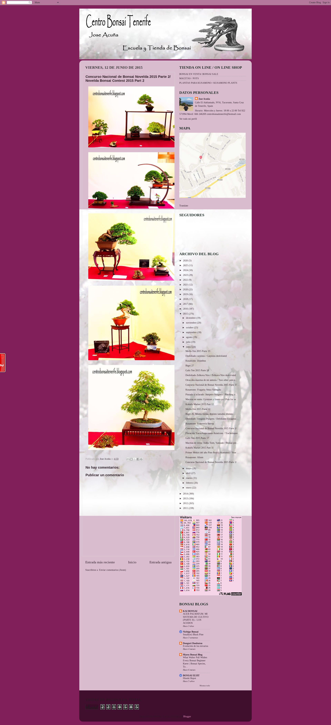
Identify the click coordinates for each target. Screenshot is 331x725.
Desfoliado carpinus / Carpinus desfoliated (206, 355)
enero (189, 487)
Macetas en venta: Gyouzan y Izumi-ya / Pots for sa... (211, 399)
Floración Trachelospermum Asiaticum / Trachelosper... (212, 433)
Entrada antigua (160, 562)
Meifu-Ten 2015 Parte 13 (197, 351)
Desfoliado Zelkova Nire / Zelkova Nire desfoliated (210, 375)
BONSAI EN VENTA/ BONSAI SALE (198, 74)
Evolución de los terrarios (195, 646)
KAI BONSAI (190, 611)
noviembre (191, 322)
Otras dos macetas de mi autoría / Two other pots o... (211, 380)
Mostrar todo (205, 686)
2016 (186, 308)
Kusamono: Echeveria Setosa (199, 423)
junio (189, 346)
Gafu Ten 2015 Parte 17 (197, 438)
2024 (186, 270)
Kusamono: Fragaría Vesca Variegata (203, 389)
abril (188, 473)
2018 (186, 299)
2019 (186, 294)
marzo (189, 478)
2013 (186, 498)
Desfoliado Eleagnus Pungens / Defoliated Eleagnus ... (212, 418)
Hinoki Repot (189, 678)
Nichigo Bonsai (190, 631)
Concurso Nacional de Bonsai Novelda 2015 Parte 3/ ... (212, 384)
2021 (186, 284)
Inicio (132, 562)
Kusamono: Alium (194, 457)
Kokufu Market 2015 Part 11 (199, 447)
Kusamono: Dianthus (195, 360)
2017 (186, 303)
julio (188, 342)
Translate (183, 205)
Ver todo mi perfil (188, 118)
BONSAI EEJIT (191, 675)
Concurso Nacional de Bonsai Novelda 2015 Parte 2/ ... (212, 428)
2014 (186, 493)
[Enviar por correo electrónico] (128, 459)
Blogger (187, 716)
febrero (190, 482)
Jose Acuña (204, 98)
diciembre (191, 317)
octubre (190, 327)
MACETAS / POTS (189, 78)
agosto (189, 337)
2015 (186, 313)
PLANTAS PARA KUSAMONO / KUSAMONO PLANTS (208, 82)
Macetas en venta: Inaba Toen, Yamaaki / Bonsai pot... (211, 442)
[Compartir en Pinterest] (141, 459)
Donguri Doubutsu (192, 643)
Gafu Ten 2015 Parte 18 (197, 370)
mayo (189, 468)
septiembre (191, 332)
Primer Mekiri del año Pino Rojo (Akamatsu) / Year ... (212, 452)
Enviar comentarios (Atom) (112, 569)
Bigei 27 (189, 365)
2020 (186, 289)
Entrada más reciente (100, 562)
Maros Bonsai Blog (192, 654)
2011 (186, 508)
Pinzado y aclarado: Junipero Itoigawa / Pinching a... (211, 394)
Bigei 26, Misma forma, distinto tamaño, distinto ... (210, 414)
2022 (186, 279)
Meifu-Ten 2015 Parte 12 (197, 409)
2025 (186, 265)
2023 (186, 275)
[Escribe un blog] (131, 459)
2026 (186, 260)
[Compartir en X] (134, 459)
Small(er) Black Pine (193, 634)
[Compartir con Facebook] (138, 459)
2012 (186, 503)
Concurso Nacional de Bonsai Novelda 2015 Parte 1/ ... (212, 462)
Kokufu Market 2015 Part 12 (199, 404)
